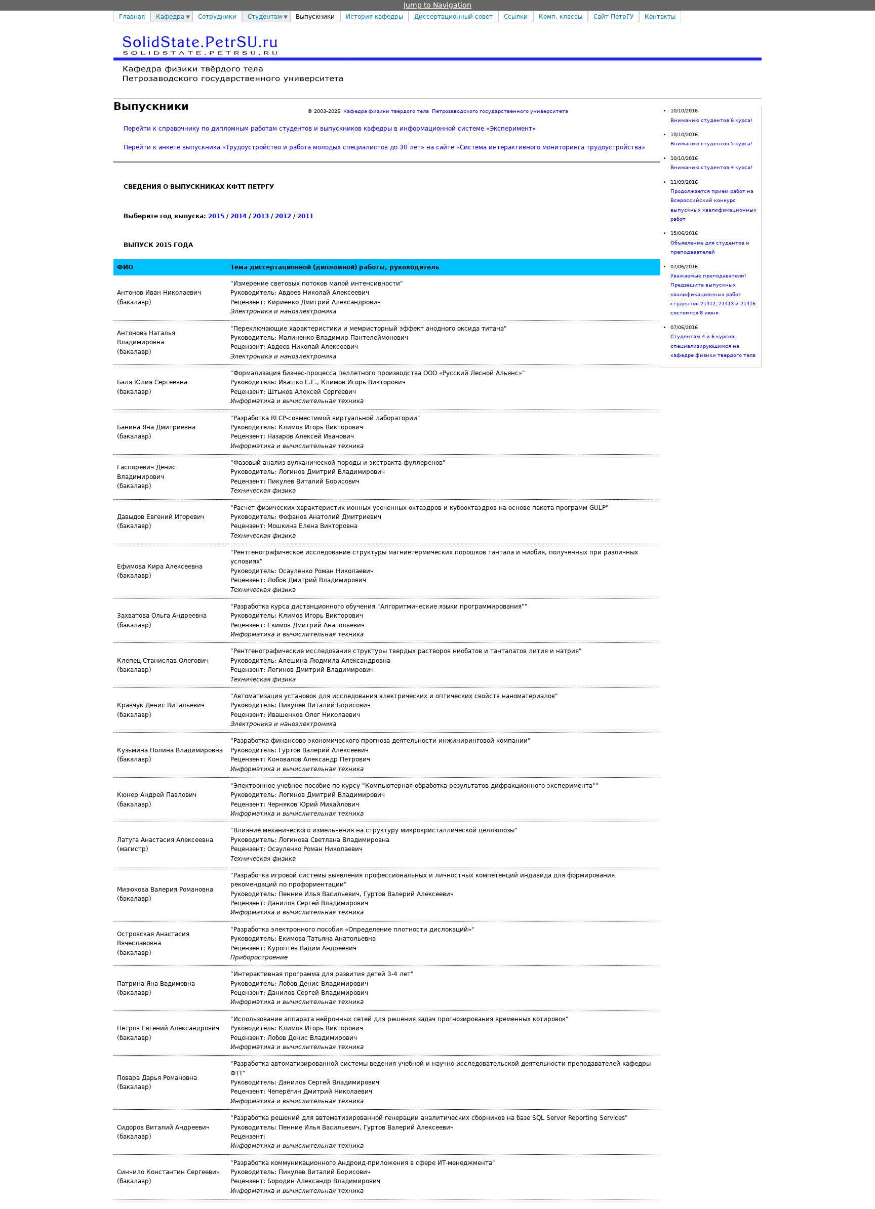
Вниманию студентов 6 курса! (711, 120)
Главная (132, 16)
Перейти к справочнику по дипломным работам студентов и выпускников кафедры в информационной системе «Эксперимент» (330, 128)
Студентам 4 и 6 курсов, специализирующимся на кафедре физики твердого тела (712, 346)
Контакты (660, 16)
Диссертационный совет (453, 16)
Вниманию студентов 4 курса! (711, 167)
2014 (238, 216)
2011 (305, 216)
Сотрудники (217, 16)
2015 (216, 216)
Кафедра (170, 16)
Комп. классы (560, 16)
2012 (283, 216)
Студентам (265, 16)
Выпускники (315, 16)
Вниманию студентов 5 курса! (711, 143)
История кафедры (374, 16)
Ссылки (516, 16)
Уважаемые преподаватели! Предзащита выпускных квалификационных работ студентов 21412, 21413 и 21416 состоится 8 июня (712, 294)
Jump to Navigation (437, 5)
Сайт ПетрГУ (613, 16)
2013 (261, 216)
